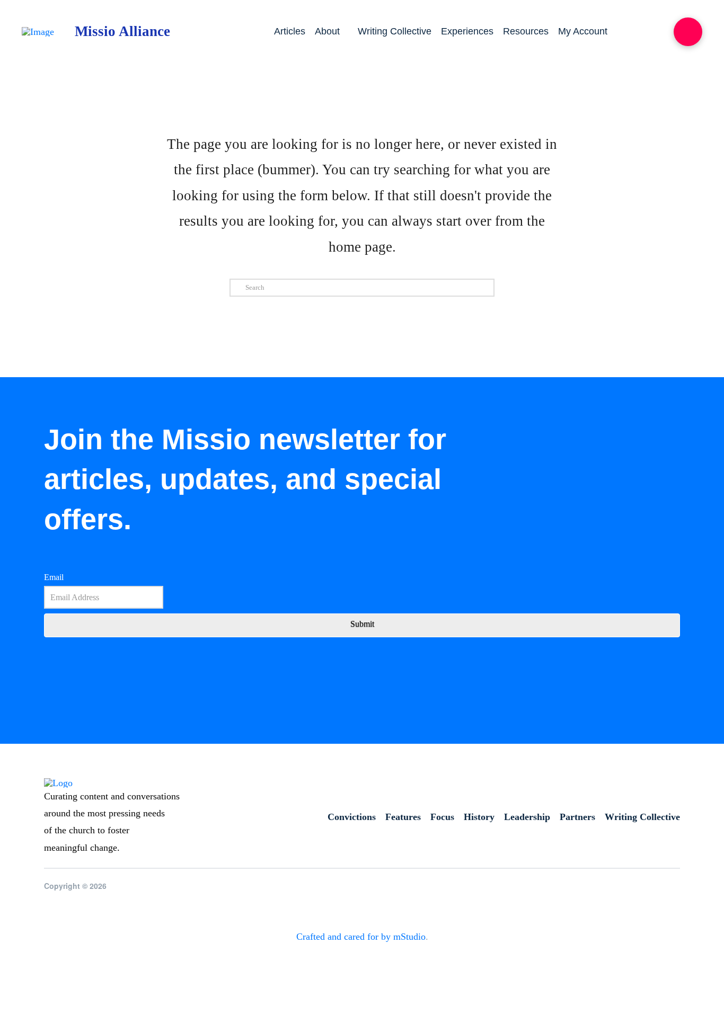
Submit (362, 623)
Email (54, 577)
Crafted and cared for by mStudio (361, 936)
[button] (688, 31)
